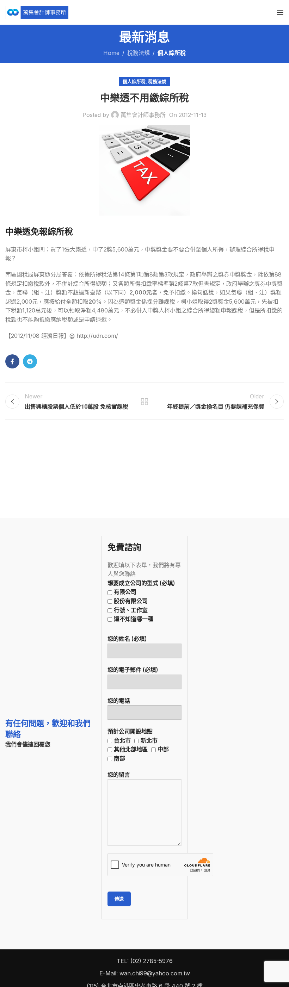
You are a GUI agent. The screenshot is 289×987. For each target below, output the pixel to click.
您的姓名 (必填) (127, 638)
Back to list (144, 402)
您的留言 (118, 774)
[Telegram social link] (30, 361)
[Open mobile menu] (280, 12)
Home (111, 52)
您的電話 (118, 700)
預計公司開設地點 (138, 745)
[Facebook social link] (12, 361)
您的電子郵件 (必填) (132, 669)
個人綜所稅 (172, 52)
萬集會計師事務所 (143, 114)
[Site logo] (36, 11)
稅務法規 (138, 52)
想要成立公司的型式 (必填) (141, 600)
